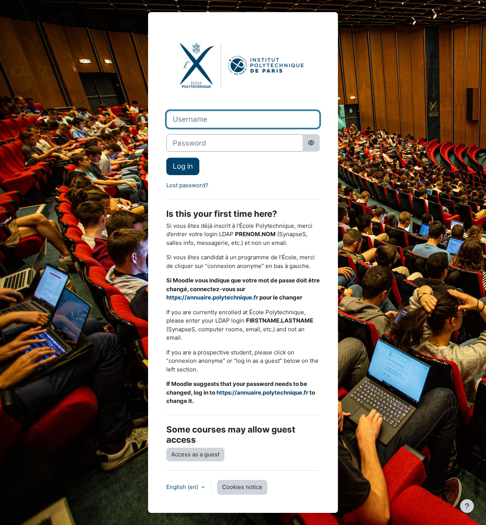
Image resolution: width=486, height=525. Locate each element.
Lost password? (187, 185)
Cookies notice (242, 487)
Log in (183, 166)
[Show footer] (467, 506)
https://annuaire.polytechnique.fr (212, 297)
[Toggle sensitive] (311, 143)
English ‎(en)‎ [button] (183, 487)
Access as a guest (195, 454)
